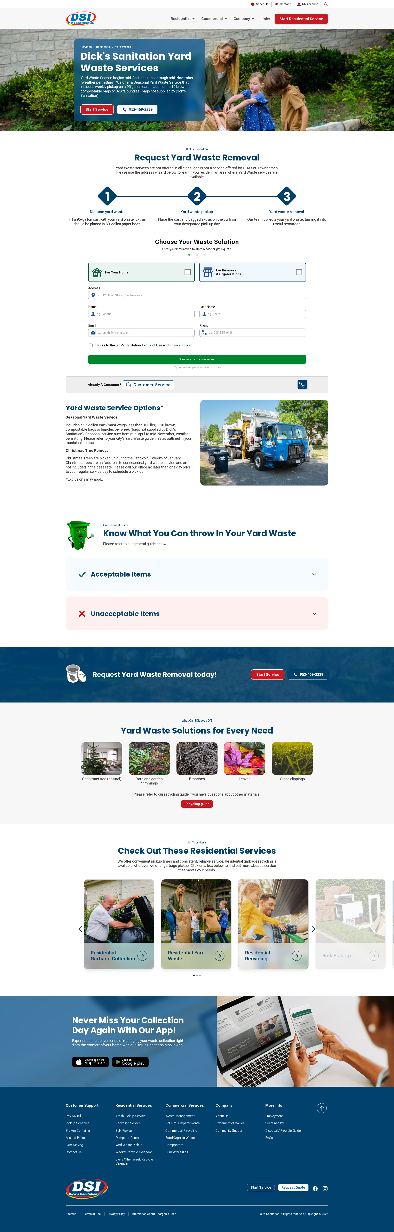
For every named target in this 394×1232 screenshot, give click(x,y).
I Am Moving (74, 1145)
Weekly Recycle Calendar (134, 1152)
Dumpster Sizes (176, 1152)
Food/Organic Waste (180, 1138)
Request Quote (293, 1187)
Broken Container (78, 1131)
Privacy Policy (180, 345)
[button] (182, 19)
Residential (103, 46)
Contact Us (74, 1152)
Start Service (97, 109)
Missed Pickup (76, 1138)
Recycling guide (197, 804)
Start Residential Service (301, 19)
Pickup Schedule (77, 1123)
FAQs (269, 1138)
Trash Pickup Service (131, 1116)
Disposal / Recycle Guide (283, 1131)
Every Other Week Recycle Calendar (134, 1161)
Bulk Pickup (124, 1131)
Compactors (174, 1145)
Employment (274, 1116)
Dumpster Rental (127, 1138)
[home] (81, 19)
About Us (221, 1116)
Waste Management (180, 1116)
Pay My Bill (73, 1116)
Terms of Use (152, 345)
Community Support (229, 1131)
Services (86, 46)
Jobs (265, 19)
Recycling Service (128, 1123)
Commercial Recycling (181, 1131)
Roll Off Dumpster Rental (182, 1123)
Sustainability (274, 1123)
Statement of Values (230, 1123)
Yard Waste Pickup (129, 1145)
